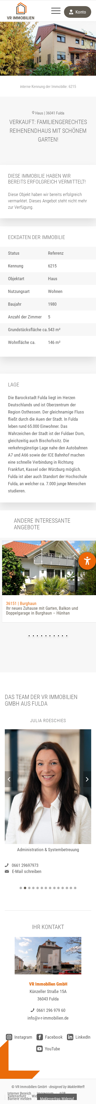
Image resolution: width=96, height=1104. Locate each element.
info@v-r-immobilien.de (48, 1018)
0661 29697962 (25, 865)
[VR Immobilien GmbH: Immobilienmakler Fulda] (20, 10)
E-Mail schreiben (26, 871)
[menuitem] (53, 11)
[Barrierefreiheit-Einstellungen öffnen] (87, 561)
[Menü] (53, 11)
